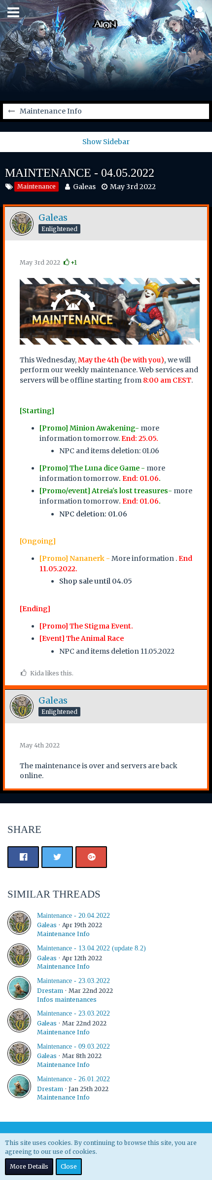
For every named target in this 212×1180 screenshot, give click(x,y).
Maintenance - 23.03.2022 (73, 980)
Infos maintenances (67, 999)
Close (69, 1166)
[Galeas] (19, 925)
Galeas (84, 186)
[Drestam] (19, 990)
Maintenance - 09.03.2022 (73, 1046)
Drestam (50, 990)
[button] (13, 12)
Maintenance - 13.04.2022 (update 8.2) (91, 948)
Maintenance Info (63, 934)
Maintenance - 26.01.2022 (73, 1079)
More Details (29, 1166)
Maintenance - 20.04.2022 (73, 915)
